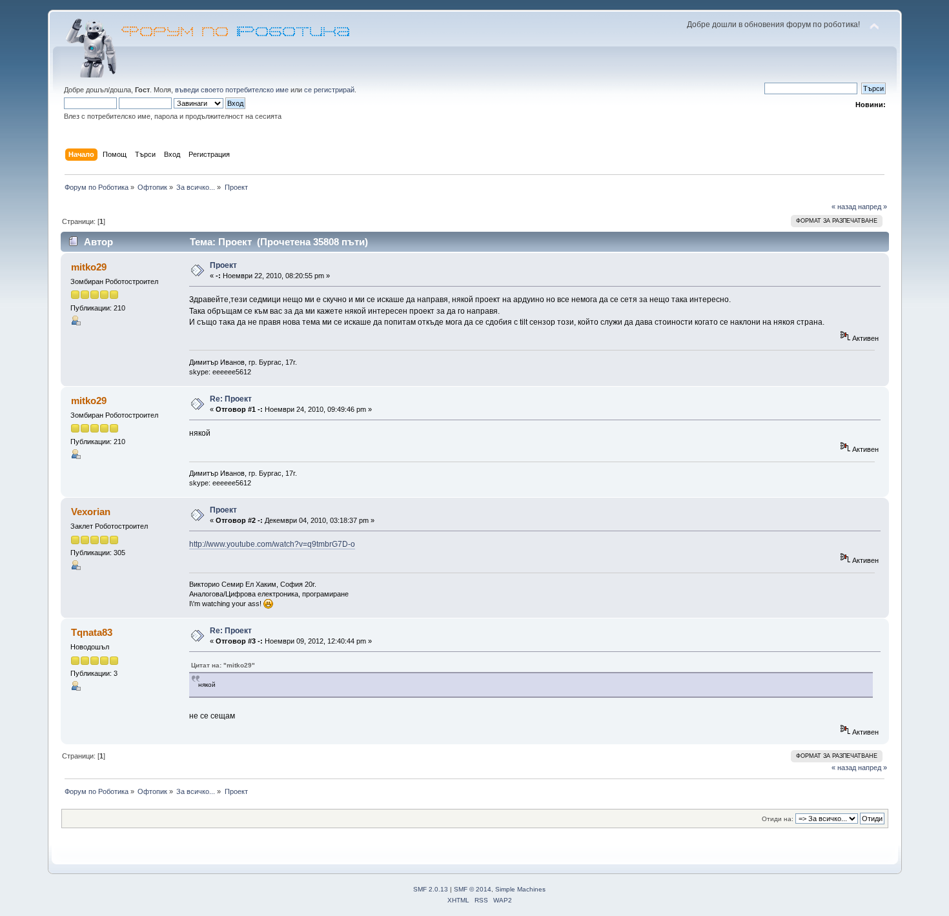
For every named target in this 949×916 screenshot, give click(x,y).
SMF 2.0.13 (430, 889)
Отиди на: (777, 818)
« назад (844, 206)
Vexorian (90, 511)
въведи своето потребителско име (232, 90)
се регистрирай (329, 90)
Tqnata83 (91, 632)
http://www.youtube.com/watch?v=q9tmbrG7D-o (272, 544)
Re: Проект (231, 398)
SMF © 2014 (472, 889)
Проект (223, 265)
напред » (872, 206)
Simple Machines (520, 889)
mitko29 (89, 266)
